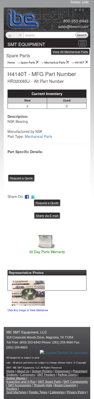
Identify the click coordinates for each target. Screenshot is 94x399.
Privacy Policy (76, 392)
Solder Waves (15, 378)
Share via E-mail (47, 215)
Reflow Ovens (67, 374)
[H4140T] (28, 291)
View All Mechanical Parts (70, 52)
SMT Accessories (19, 385)
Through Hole (42, 385)
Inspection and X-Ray (21, 381)
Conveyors (27, 374)
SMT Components (75, 381)
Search (82, 35)
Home (10, 371)
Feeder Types (38, 392)
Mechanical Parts (38, 136)
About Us (23, 371)
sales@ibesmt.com (73, 26)
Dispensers (62, 371)
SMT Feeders (46, 374)
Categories (57, 392)
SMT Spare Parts (49, 381)
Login (85, 1)
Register (75, 1)
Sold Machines (16, 392)
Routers (12, 388)
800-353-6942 (75, 21)
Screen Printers (42, 371)
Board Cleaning (65, 385)
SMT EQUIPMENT (26, 44)
